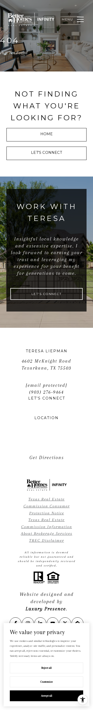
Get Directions (46, 457)
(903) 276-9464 (46, 392)
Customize (46, 681)
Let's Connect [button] (46, 152)
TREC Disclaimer (46, 540)
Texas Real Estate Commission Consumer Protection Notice (47, 506)
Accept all (46, 695)
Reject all (46, 667)
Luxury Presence (46, 609)
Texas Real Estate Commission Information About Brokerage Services (46, 526)
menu (67, 19)
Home (46, 134)
